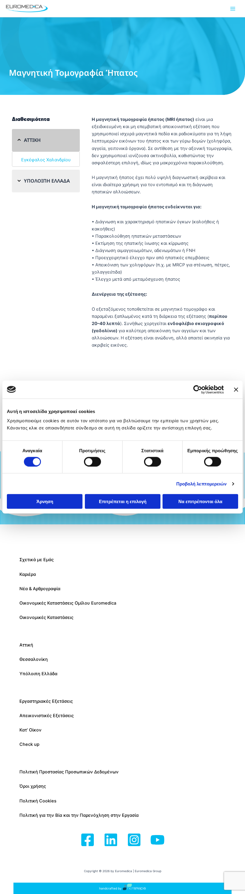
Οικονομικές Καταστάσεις (46, 617)
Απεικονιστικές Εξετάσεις (46, 715)
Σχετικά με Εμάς (36, 559)
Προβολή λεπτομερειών (201, 483)
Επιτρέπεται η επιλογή (122, 501)
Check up (29, 744)
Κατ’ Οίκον (30, 730)
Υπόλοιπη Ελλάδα (38, 673)
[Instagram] (134, 840)
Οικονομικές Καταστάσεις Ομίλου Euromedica (67, 603)
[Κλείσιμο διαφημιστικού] (236, 389)
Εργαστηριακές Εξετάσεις (46, 701)
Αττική (26, 645)
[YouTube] (157, 840)
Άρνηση (44, 501)
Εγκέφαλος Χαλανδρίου (46, 160)
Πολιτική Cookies (37, 801)
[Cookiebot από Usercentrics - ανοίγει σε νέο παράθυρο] (198, 389)
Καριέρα (27, 574)
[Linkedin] (111, 840)
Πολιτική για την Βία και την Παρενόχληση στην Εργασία (79, 815)
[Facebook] (87, 840)
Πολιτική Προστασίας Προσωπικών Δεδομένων (69, 772)
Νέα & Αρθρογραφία (39, 588)
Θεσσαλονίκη (33, 659)
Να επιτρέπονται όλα (200, 501)
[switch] (92, 461)
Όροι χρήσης (32, 786)
